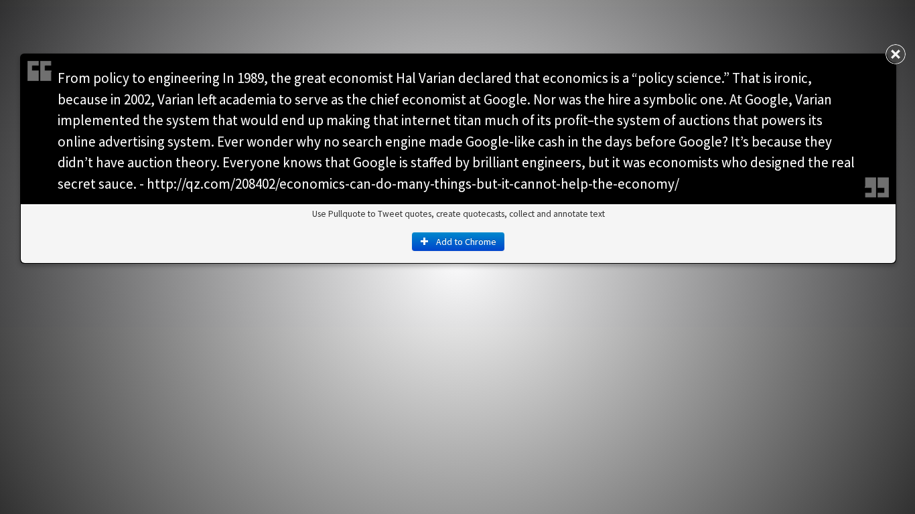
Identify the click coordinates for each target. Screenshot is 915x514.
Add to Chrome (465, 242)
